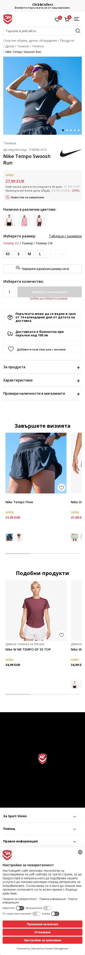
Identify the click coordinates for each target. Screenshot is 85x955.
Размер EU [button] (11, 243)
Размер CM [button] (44, 243)
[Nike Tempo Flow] (35, 463)
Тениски (23, 46)
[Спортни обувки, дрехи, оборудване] (7, 18)
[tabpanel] (42, 96)
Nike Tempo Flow (19, 502)
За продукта (14, 367)
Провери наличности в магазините (34, 393)
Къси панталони (17, 497)
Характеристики (17, 380)
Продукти (67, 40)
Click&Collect (42, 4)
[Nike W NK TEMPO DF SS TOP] (35, 610)
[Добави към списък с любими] (61, 487)
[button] (42, 31)
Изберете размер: (19, 236)
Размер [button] (27, 243)
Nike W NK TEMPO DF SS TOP (28, 649)
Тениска (38, 46)
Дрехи (9, 46)
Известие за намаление (27, 197)
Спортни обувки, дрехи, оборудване (30, 40)
